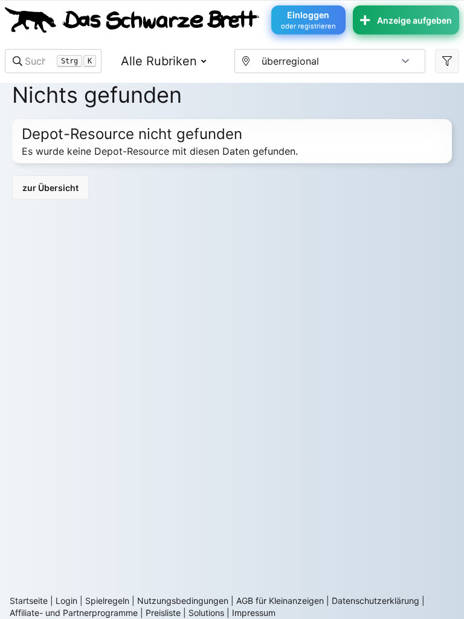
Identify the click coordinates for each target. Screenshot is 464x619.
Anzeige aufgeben (414, 20)
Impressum (254, 613)
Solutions (206, 613)
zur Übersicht (50, 188)
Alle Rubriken (159, 61)
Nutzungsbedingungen (182, 600)
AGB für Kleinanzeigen (280, 600)
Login (66, 600)
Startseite (29, 600)
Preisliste (163, 613)
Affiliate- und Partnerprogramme (74, 613)
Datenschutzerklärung (375, 600)
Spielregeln (107, 600)
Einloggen (308, 20)
